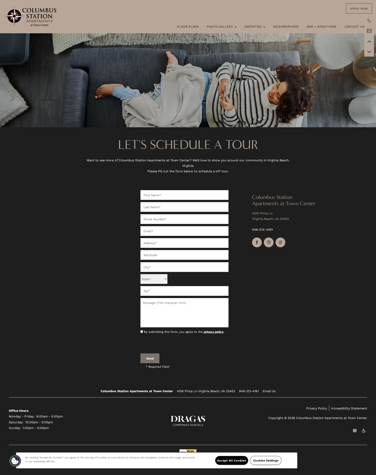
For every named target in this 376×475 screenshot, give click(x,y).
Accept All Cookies (231, 460)
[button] (359, 8)
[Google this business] (269, 242)
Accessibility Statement (349, 408)
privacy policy (213, 332)
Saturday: (16, 422)
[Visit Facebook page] (257, 242)
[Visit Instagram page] (280, 242)
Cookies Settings (266, 460)
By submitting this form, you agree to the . (184, 332)
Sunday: (15, 427)
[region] (157, 460)
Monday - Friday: (21, 416)
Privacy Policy (316, 408)
